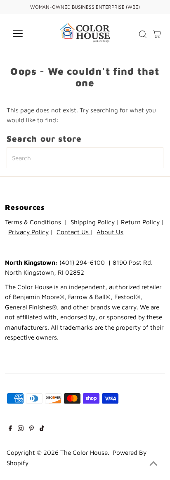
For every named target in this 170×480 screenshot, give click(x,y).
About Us (110, 231)
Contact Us (73, 231)
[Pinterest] (31, 429)
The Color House (84, 452)
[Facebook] (10, 429)
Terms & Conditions (34, 222)
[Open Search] (143, 34)
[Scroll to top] (153, 463)
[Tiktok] (42, 429)
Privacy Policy (28, 231)
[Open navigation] (25, 33)
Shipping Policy (93, 222)
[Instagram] (21, 429)
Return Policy (140, 222)
